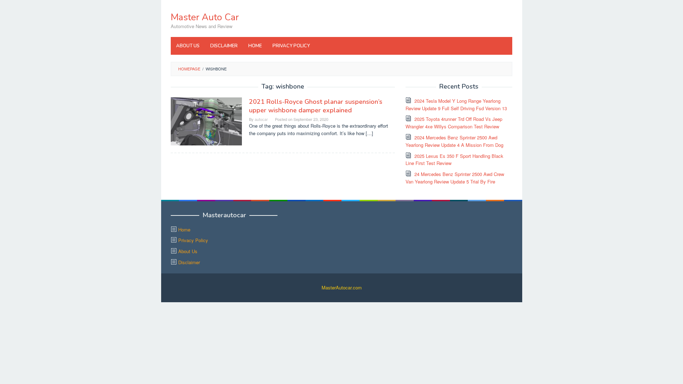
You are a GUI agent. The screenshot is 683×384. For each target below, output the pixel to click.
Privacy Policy (193, 240)
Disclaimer (189, 262)
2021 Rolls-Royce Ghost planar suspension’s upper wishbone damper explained (315, 105)
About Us (187, 251)
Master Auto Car (205, 17)
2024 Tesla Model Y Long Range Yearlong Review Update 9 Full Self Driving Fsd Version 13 (456, 104)
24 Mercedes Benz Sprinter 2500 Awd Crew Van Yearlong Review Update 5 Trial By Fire (455, 178)
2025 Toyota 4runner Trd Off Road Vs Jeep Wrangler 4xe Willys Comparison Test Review (454, 123)
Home (184, 229)
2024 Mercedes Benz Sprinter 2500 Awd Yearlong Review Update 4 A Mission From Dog (454, 141)
